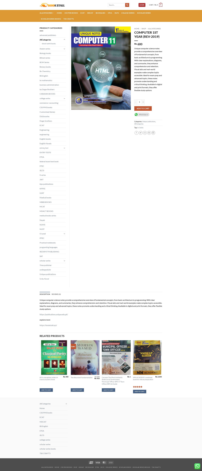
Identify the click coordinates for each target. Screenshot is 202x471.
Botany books (45, 67)
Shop (144, 29)
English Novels (45, 143)
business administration (49, 85)
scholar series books (51, 19)
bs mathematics (46, 80)
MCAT (42, 206)
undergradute (45, 270)
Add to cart (143, 108)
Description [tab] (45, 294)
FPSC (42, 166)
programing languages (48, 247)
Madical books (45, 197)
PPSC (42, 238)
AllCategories (46, 13)
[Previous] (39, 369)
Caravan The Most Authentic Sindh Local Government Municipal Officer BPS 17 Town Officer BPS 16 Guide (113, 380)
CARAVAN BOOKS (47, 94)
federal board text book (49, 161)
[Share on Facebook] (136, 133)
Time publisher (46, 265)
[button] (142, 5)
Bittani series (45, 58)
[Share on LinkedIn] (153, 133)
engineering (44, 134)
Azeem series (45, 49)
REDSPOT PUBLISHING (49, 252)
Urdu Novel (44, 279)
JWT (41, 179)
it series (43, 175)
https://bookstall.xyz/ (48, 325)
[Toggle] (64, 39)
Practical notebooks (48, 243)
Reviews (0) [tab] (56, 294)
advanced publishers (48, 35)
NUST (42, 229)
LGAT (42, 193)
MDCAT (90, 13)
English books (45, 139)
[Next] (161, 369)
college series (127, 13)
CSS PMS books (71, 13)
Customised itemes (47, 112)
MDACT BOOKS (46, 211)
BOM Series (44, 62)
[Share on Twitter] (141, 133)
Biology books (45, 53)
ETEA (110, 13)
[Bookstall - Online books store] (72, 5)
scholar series (144, 13)
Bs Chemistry (45, 71)
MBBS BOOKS (45, 202)
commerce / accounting (49, 103)
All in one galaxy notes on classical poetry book (49, 378)
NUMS (42, 225)
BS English (100, 13)
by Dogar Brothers (47, 89)
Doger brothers (46, 121)
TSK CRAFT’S (68, 19)
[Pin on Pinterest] (149, 133)
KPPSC (42, 188)
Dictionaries (44, 116)
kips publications (46, 184)
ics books (140, 128)
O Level (43, 234)
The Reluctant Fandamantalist (81, 377)
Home (59, 13)
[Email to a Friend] (145, 133)
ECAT (82, 13)
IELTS (117, 13)
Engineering (44, 130)
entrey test (44, 148)
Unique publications (148, 121)
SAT (41, 256)
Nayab (42, 220)
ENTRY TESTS (45, 152)
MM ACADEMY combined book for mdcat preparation (143, 378)
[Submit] (127, 5)
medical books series (48, 215)
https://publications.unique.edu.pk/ (54, 314)
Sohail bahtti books (49, 44)
